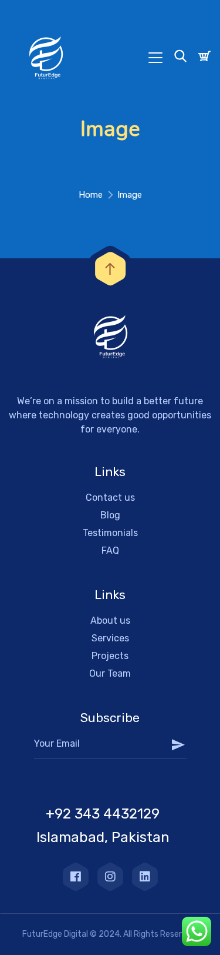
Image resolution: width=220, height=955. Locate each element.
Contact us (110, 497)
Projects (110, 655)
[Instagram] (110, 877)
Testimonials (110, 532)
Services (110, 638)
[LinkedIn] (145, 877)
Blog (110, 515)
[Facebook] (76, 877)
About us (110, 620)
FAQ (110, 550)
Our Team (110, 673)
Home (91, 194)
